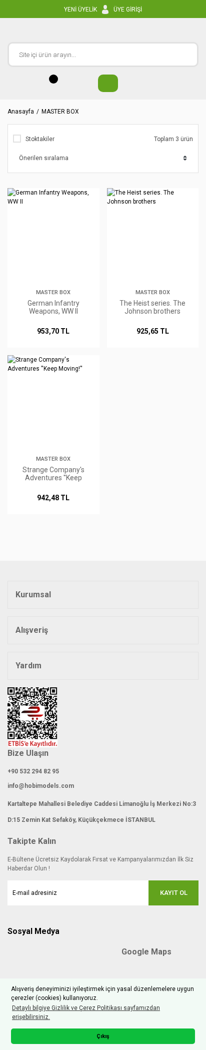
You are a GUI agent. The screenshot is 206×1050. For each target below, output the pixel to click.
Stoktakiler (40, 139)
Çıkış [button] (103, 1036)
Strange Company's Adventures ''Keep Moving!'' (53, 474)
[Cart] (103, 83)
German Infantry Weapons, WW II (54, 307)
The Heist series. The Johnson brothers (153, 307)
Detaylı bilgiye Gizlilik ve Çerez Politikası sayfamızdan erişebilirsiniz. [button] (86, 1012)
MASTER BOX (60, 111)
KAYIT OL (174, 892)
